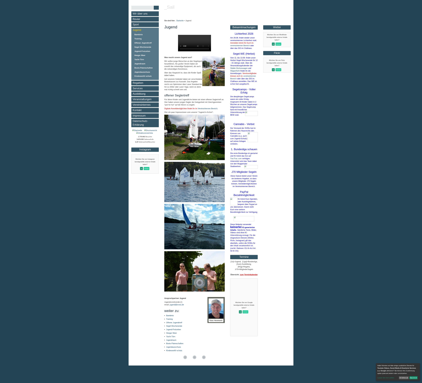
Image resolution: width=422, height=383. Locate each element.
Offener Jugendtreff (174, 323)
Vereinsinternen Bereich (207, 109)
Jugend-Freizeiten (173, 329)
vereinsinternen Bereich (240, 46)
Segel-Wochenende (174, 326)
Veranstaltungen (142, 99)
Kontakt (137, 110)
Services (138, 88)
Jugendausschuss (173, 347)
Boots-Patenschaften (174, 343)
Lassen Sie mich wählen (385, 378)
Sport (136, 24)
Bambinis (170, 316)
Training (169, 319)
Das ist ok (413, 378)
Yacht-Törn (170, 337)
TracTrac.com (236, 159)
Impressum (139, 115)
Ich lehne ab (403, 378)
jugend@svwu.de (177, 305)
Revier (136, 19)
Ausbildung (139, 93)
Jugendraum (171, 340)
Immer (245, 312)
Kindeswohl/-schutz (174, 350)
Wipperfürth (235, 71)
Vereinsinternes (142, 104)
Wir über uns (140, 13)
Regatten (138, 82)
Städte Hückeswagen (239, 68)
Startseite (180, 21)
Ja (240, 312)
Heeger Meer (171, 333)
